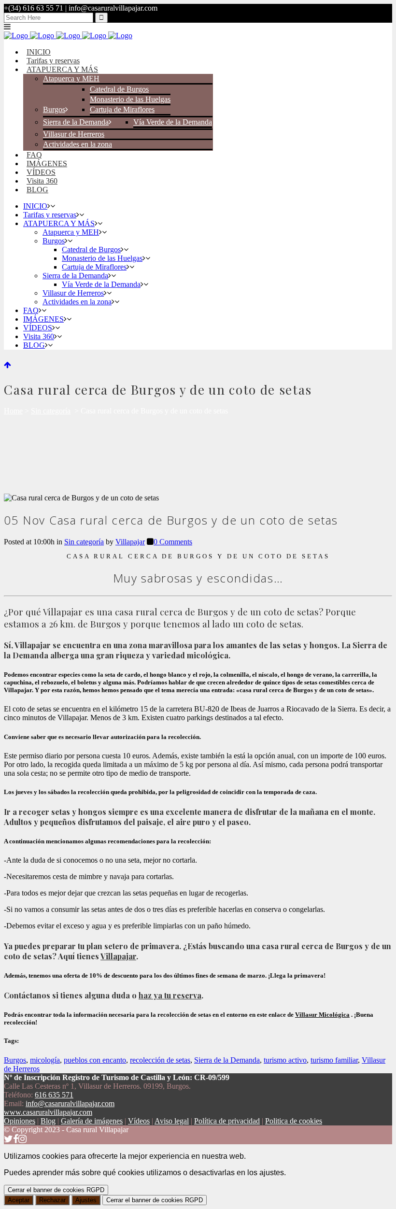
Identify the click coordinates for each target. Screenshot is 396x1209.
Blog (48, 1121)
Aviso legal (172, 1121)
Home (13, 411)
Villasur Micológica (322, 1014)
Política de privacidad (227, 1121)
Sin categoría (51, 411)
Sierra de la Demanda (227, 1060)
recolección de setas (160, 1060)
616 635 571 (54, 1095)
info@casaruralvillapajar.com (70, 1103)
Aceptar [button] (18, 1200)
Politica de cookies (293, 1121)
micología (45, 1060)
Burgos (15, 1060)
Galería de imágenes (92, 1121)
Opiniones (19, 1121)
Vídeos (139, 1121)
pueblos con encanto (95, 1060)
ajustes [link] (271, 1172)
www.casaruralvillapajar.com (48, 1112)
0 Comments (173, 542)
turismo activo (285, 1060)
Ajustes (86, 1200)
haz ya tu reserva (170, 995)
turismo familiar (334, 1060)
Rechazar (52, 1200)
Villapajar (130, 542)
